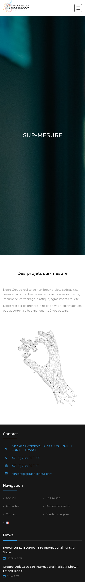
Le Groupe (53, 498)
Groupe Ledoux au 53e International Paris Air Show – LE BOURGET (40, 569)
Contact (11, 514)
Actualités (12, 506)
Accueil (11, 498)
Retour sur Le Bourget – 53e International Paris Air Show (39, 550)
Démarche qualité (58, 506)
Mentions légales (57, 514)
